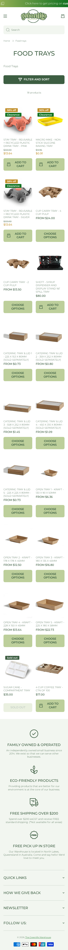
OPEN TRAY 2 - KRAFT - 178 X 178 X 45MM (17, 559)
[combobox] (34, 29)
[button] (63, 16)
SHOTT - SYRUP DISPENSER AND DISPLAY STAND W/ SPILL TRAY (48, 286)
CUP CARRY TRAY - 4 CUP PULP (48, 212)
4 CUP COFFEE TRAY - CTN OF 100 (49, 689)
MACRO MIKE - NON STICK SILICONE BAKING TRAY (48, 143)
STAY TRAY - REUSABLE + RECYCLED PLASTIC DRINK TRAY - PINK (17, 143)
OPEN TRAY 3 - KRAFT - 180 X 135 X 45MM (50, 559)
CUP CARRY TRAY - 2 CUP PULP (16, 283)
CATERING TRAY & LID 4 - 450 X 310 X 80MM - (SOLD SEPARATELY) (49, 424)
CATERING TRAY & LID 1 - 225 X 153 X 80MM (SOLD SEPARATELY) (17, 356)
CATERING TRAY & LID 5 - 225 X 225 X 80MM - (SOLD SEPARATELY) (17, 492)
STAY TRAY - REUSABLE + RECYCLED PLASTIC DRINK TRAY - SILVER (17, 214)
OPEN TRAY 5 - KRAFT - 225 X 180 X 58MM (50, 624)
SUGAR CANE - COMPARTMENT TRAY (16, 689)
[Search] (6, 29)
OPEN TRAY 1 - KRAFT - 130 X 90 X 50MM (50, 491)
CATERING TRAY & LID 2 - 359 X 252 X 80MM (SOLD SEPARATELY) (49, 356)
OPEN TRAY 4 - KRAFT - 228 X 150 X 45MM (17, 624)
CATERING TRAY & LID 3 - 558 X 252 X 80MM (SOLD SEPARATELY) (16, 424)
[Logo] (34, 16)
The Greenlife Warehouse (38, 937)
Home (6, 40)
